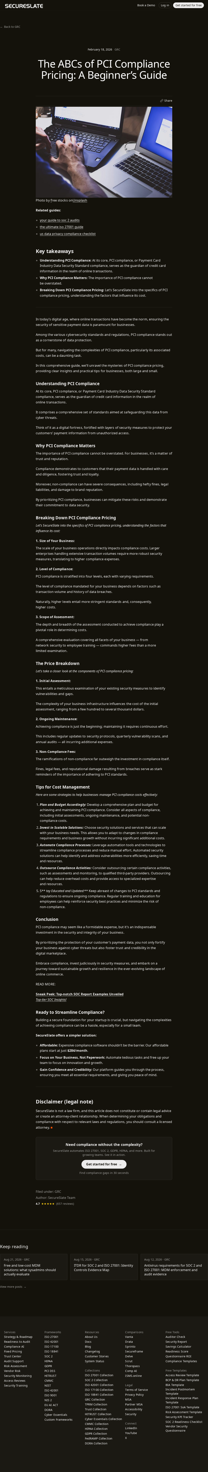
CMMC (49, 1381)
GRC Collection (95, 1399)
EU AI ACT (51, 1405)
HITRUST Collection (98, 1414)
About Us (91, 1337)
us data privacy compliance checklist (68, 234)
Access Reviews (14, 1381)
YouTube (133, 1433)
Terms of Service (136, 1390)
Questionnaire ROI (178, 1356)
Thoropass (134, 1366)
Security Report (176, 1342)
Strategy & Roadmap (18, 1337)
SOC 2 (48, 1356)
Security (130, 1414)
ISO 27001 (51, 1337)
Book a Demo (146, 5)
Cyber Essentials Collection (103, 1419)
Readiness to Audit (17, 1342)
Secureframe (135, 1351)
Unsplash (80, 200)
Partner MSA (134, 1404)
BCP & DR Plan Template (182, 1380)
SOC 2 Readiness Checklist (184, 1422)
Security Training (16, 1385)
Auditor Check (175, 1337)
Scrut (130, 1361)
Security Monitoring (18, 1376)
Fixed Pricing (13, 1351)
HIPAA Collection (96, 1429)
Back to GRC (10, 27)
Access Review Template (182, 1375)
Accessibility (133, 1409)
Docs (88, 1342)
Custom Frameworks (58, 1419)
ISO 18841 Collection (99, 1395)
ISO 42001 (51, 1342)
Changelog (92, 1351)
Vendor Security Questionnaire (176, 1428)
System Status (94, 1361)
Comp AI (132, 1371)
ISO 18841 (51, 1351)
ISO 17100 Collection (99, 1390)
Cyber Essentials (55, 1415)
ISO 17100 (51, 1346)
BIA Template (175, 1385)
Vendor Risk (12, 1371)
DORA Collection (96, 1443)
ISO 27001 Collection (99, 1375)
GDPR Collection (96, 1433)
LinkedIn (133, 1428)
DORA (48, 1410)
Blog (88, 1346)
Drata (130, 1342)
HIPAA (48, 1361)
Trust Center (12, 1356)
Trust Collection (95, 1409)
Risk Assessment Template (184, 1412)
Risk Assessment (15, 1366)
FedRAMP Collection (99, 1438)
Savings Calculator (178, 1346)
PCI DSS (49, 1371)
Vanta (130, 1337)
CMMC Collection (96, 1424)
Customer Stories (97, 1356)
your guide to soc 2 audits (60, 220)
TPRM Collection (96, 1404)
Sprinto (132, 1346)
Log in (165, 5)
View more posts (13, 1287)
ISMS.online (135, 1376)
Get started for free (189, 5)
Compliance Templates (181, 1361)
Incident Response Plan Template (182, 1400)
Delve (130, 1356)
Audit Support (14, 1361)
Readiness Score (177, 1351)
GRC (117, 49)
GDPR (48, 1366)
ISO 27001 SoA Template (182, 1407)
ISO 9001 (50, 1395)
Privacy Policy (134, 1395)
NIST (47, 1385)
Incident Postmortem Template (180, 1391)
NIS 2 (48, 1400)
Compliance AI (14, 1346)
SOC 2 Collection (96, 1380)
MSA (128, 1399)
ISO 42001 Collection (99, 1385)
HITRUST (50, 1376)
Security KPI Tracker (179, 1417)
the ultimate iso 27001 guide (61, 227)
